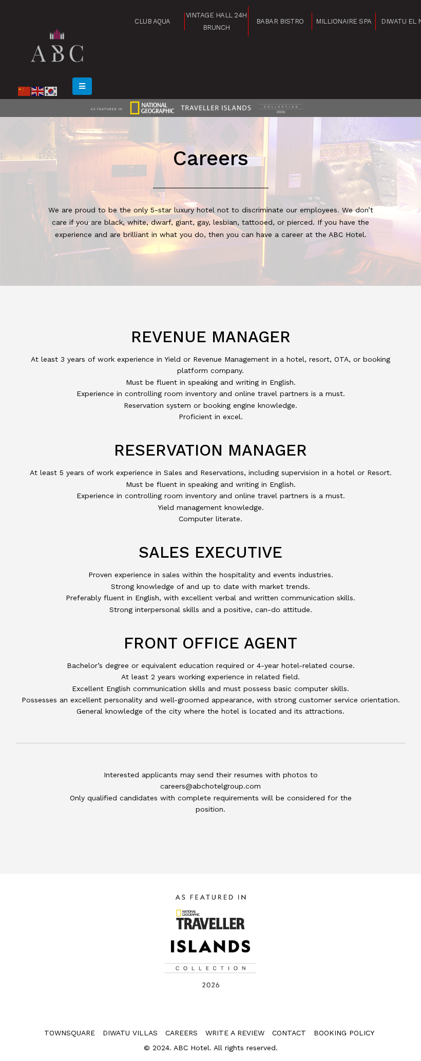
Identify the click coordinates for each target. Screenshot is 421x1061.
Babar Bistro (280, 21)
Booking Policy (344, 1033)
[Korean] (51, 90)
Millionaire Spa (344, 21)
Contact (289, 1033)
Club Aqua (152, 21)
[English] (38, 90)
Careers (181, 1033)
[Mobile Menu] (82, 86)
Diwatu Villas (130, 1033)
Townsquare (69, 1033)
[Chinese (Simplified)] (24, 90)
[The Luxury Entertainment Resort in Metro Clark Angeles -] (57, 43)
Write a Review (234, 1033)
